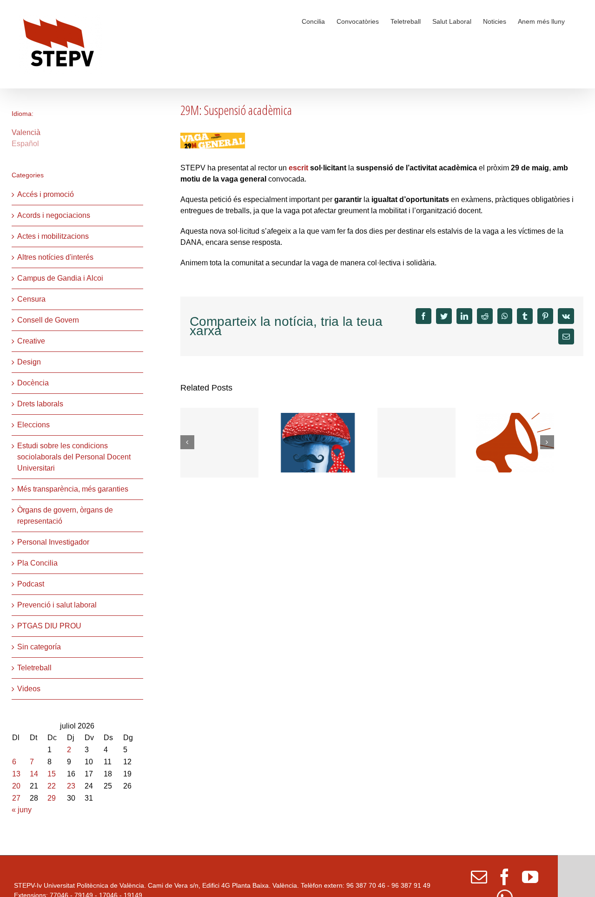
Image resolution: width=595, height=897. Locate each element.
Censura (31, 299)
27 (16, 798)
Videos (28, 689)
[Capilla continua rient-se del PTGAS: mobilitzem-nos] (515, 442)
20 (16, 786)
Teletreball (34, 668)
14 (34, 774)
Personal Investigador (53, 542)
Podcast (30, 584)
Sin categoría (39, 647)
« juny (22, 810)
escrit (298, 168)
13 (16, 774)
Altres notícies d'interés (55, 257)
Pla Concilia (37, 563)
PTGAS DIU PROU (49, 626)
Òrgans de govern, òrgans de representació (65, 515)
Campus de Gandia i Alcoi (60, 278)
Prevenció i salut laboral (57, 605)
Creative (31, 341)
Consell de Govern (48, 320)
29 (51, 798)
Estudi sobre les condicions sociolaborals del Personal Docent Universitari (74, 457)
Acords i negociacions (53, 215)
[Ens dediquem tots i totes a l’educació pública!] (219, 443)
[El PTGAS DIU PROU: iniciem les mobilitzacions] (318, 442)
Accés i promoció (45, 194)
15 (51, 774)
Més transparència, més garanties (72, 489)
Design (29, 362)
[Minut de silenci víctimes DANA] (416, 443)
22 (51, 786)
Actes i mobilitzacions (53, 236)
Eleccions (33, 425)
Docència (33, 383)
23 (71, 786)
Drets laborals (40, 404)
